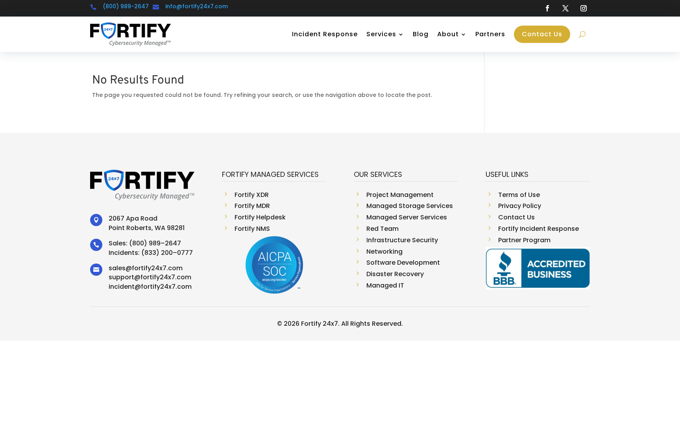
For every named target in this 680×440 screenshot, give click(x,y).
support (121, 277)
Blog (421, 34)
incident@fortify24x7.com (150, 286)
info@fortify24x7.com (196, 6)
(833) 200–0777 (167, 252)
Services (381, 34)
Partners (490, 34)
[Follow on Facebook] (547, 8)
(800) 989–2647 (155, 243)
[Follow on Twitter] (565, 8)
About (448, 34)
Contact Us (542, 34)
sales (117, 268)
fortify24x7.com (157, 268)
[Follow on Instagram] (583, 8)
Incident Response (325, 34)
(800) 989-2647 (126, 6)
